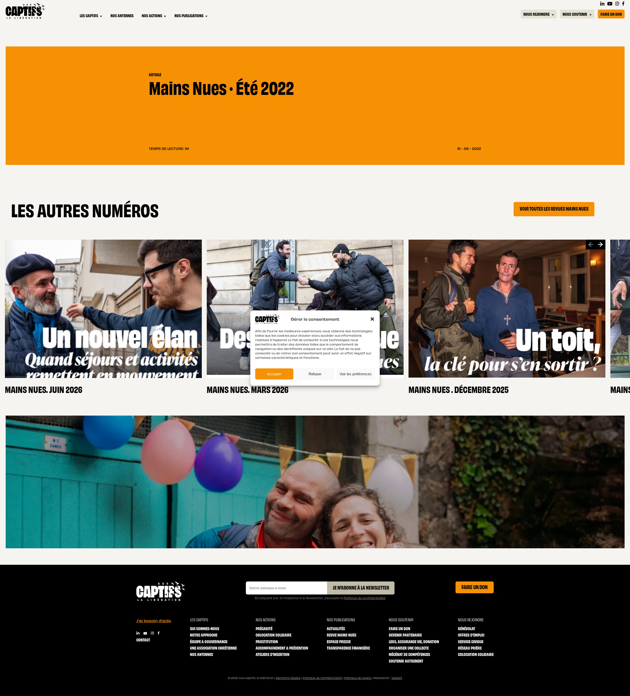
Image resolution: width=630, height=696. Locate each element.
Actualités (336, 628)
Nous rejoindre (536, 13)
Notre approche (203, 635)
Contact (143, 639)
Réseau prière (470, 648)
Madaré (397, 678)
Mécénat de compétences (409, 654)
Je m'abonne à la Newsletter (361, 587)
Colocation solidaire (273, 635)
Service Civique (470, 641)
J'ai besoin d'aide (153, 620)
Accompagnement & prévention (282, 648)
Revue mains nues (341, 635)
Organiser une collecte (409, 648)
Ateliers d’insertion (272, 654)
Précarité (264, 628)
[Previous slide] (591, 244)
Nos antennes (122, 15)
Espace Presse (339, 641)
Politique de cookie (357, 678)
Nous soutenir (575, 13)
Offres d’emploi (471, 635)
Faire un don (611, 13)
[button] (372, 319)
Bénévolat (466, 628)
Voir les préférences (356, 374)
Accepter (274, 374)
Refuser (315, 374)
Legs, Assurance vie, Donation (414, 641)
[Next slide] (600, 244)
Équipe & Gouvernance (208, 641)
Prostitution (267, 641)
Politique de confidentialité (365, 598)
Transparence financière (348, 648)
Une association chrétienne (213, 648)
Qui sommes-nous (204, 628)
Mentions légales (288, 678)
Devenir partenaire (405, 635)
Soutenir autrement (406, 661)
